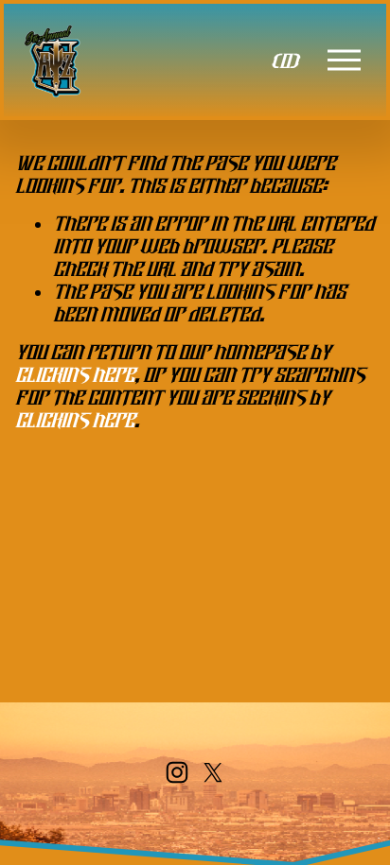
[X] (213, 772)
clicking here (74, 374)
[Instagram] (177, 772)
